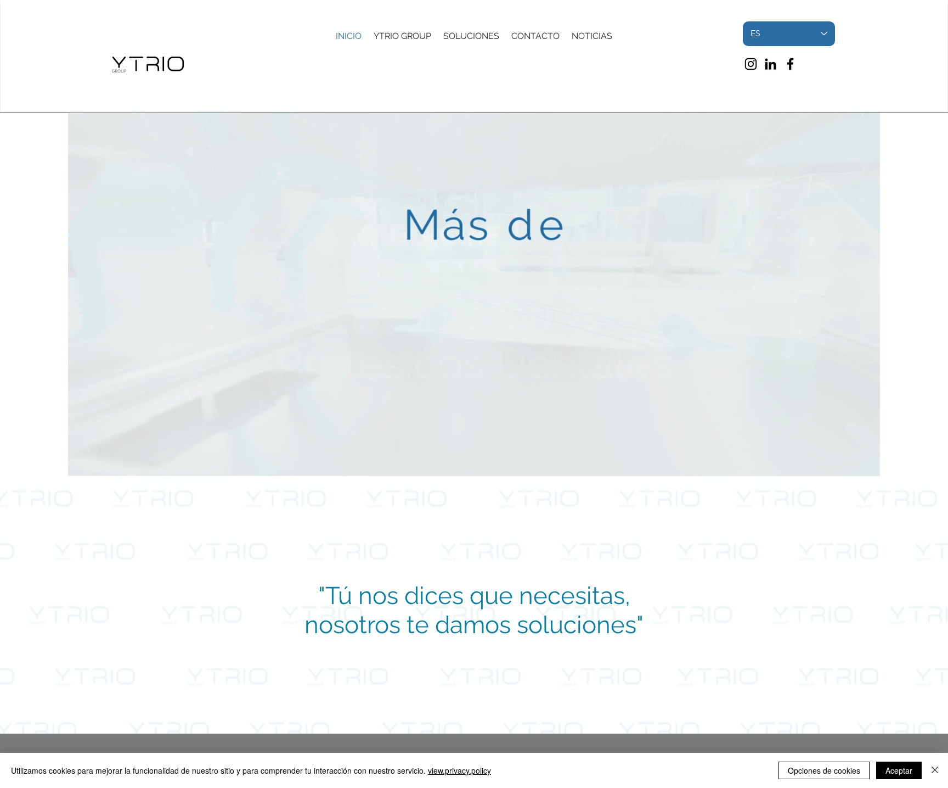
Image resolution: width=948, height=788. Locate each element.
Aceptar (898, 770)
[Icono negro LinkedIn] (770, 64)
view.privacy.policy (459, 770)
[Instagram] (751, 64)
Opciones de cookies (824, 770)
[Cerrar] (934, 770)
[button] (866, 464)
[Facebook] (790, 64)
